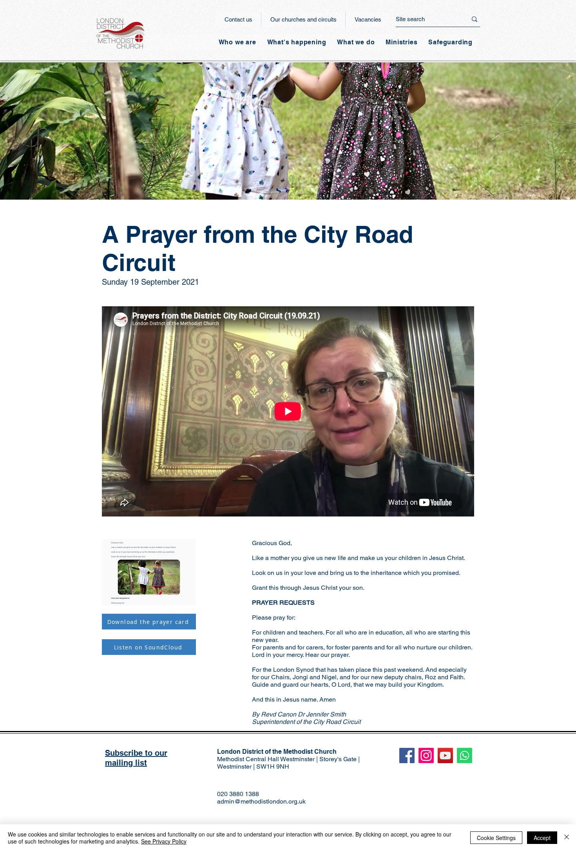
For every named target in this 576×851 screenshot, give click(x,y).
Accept (542, 838)
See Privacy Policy (164, 841)
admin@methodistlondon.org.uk (261, 801)
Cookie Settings (496, 838)
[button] (296, 42)
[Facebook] (407, 755)
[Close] (566, 838)
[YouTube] (445, 755)
